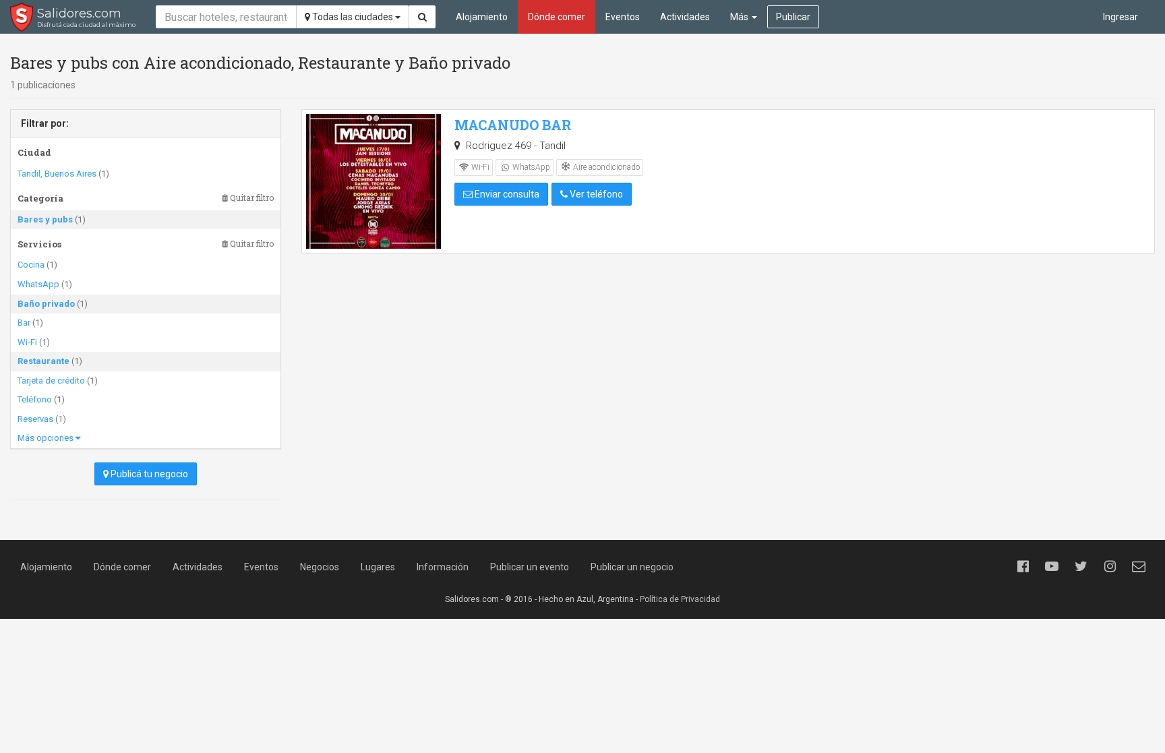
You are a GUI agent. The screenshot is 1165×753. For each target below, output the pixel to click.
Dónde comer (556, 16)
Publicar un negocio (632, 567)
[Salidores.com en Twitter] (1081, 566)
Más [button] (740, 16)
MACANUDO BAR (512, 124)
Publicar (793, 16)
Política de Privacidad (680, 599)
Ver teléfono (595, 194)
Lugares (378, 567)
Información (443, 567)
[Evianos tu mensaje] (1139, 566)
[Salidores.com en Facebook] (1023, 566)
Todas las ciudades (352, 16)
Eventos (622, 16)
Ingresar (1120, 16)
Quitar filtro (251, 197)
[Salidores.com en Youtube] (1052, 566)
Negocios (319, 567)
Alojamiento (482, 16)
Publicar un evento (529, 567)
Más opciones (47, 438)
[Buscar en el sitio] (422, 16)
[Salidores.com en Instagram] (1110, 566)
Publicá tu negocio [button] (148, 474)
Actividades (685, 16)
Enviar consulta (506, 194)
